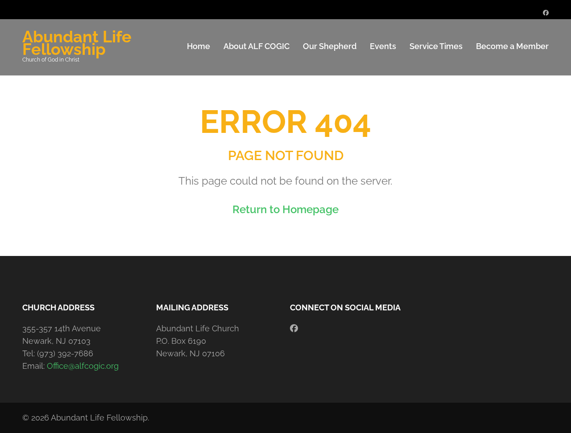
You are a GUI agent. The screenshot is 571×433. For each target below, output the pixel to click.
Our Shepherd (329, 46)
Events (383, 46)
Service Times (436, 46)
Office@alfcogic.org (83, 366)
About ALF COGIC (256, 46)
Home (198, 46)
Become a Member (512, 46)
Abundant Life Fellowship (77, 42)
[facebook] (546, 12)
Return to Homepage (285, 209)
